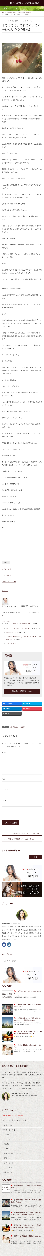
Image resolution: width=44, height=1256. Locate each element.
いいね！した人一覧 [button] (9, 582)
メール (4, 790)
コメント (5, 753)
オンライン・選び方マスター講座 (14, 1120)
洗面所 (6, 1144)
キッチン (7, 1134)
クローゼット (9, 1163)
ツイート (5, 591)
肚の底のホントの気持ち (17, 727)
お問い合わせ (7, 1172)
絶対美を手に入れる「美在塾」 (13, 1115)
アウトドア (8, 1167)
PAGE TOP (41, 1216)
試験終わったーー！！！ (21, 833)
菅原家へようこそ (8, 1130)
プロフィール (7, 1125)
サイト (4, 800)
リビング (7, 1139)
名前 (4, 779)
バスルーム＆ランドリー (12, 1153)
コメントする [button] (6, 569)
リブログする (6, 575)
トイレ (6, 1149)
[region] (21, 544)
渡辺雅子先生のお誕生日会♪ (24, 839)
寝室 (5, 1158)
